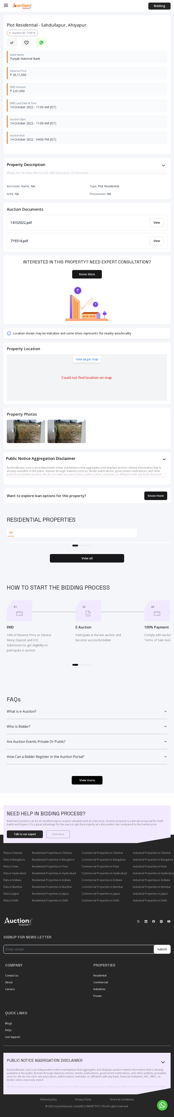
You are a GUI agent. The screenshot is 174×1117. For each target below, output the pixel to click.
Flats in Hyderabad (14, 873)
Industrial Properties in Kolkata (151, 880)
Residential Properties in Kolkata (51, 880)
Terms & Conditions (122, 1099)
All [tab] (11, 532)
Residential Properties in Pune (50, 866)
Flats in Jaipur (11, 893)
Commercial (100, 982)
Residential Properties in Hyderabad (54, 873)
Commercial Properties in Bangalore (104, 859)
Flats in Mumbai (12, 887)
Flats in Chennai (12, 853)
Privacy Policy (83, 1099)
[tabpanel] (89, 542)
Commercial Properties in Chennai (102, 853)
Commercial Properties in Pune (100, 866)
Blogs (8, 1023)
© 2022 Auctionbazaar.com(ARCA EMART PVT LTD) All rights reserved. (87, 1106)
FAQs (8, 1030)
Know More (87, 274)
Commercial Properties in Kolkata (102, 880)
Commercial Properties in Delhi (100, 900)
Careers (10, 989)
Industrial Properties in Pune (150, 866)
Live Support (12, 1037)
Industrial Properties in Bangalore (153, 859)
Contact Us (11, 975)
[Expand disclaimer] (163, 165)
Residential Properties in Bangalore (53, 859)
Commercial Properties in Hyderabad (104, 873)
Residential (100, 975)
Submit (162, 949)
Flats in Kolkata (12, 880)
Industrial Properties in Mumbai (152, 887)
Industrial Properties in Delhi (150, 900)
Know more (156, 496)
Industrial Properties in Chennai (152, 853)
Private (97, 996)
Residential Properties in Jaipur (50, 893)
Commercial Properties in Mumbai (102, 887)
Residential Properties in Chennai (52, 853)
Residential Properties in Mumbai (52, 887)
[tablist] (72, 533)
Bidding (159, 6)
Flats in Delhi (10, 900)
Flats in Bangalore (14, 859)
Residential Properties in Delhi (50, 900)
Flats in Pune (10, 866)
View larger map (87, 359)
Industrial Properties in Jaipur (150, 893)
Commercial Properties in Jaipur (101, 893)
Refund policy (48, 1099)
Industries (99, 989)
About (9, 982)
